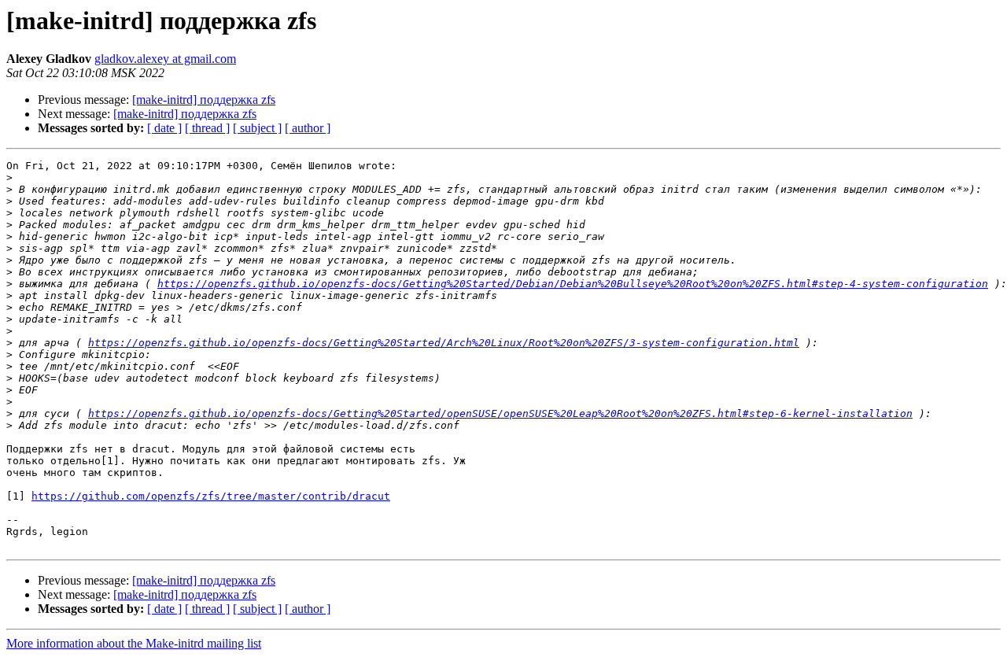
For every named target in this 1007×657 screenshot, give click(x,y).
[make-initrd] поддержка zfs (203, 99)
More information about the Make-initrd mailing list (133, 643)
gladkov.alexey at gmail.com (165, 58)
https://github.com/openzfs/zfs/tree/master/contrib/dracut (210, 496)
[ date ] (164, 128)
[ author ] (307, 128)
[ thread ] (207, 128)
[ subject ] (257, 128)
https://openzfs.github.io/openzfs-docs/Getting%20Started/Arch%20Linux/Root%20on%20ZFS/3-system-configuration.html (443, 343)
